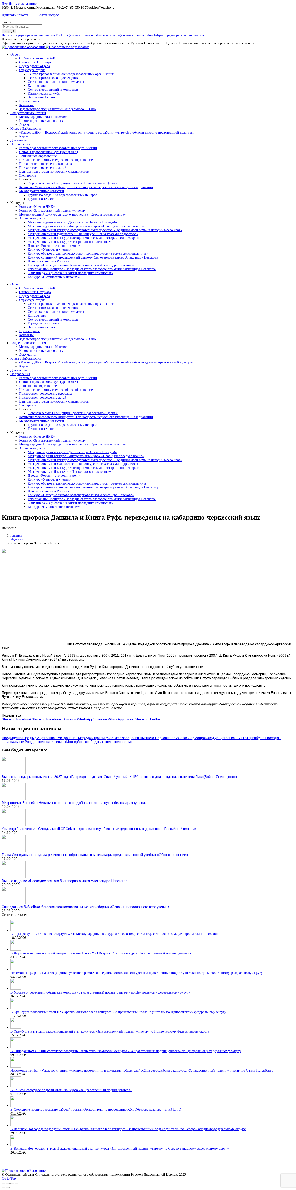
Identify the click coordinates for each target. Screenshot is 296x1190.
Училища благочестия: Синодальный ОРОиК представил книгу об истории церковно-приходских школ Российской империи (99, 829)
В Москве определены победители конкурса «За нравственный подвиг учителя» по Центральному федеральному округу (100, 992)
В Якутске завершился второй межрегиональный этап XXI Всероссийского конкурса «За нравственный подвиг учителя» (100, 953)
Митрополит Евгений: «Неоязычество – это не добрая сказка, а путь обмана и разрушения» (75, 803)
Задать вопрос (48, 15)
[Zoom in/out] (16, 1183)
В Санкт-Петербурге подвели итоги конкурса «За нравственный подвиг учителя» (71, 1090)
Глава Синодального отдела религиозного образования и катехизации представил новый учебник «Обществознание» (95, 855)
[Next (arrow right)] (8, 1187)
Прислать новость (15, 15)
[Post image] (14, 773)
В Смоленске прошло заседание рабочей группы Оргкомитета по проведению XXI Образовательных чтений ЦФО (95, 1109)
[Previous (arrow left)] (3, 1187)
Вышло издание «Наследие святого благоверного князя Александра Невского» (64, 881)
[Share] (8, 1183)
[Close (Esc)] (3, 1183)
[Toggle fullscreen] (12, 1183)
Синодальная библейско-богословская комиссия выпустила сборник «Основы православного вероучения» (85, 907)
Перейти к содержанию (19, 3)
